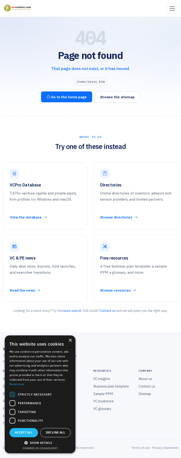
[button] (40, 442)
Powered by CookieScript (40, 448)
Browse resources (116, 290)
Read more (17, 384)
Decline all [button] (55, 432)
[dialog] (40, 394)
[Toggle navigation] (172, 8)
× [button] (70, 340)
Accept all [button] (24, 432)
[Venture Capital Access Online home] (17, 8)
